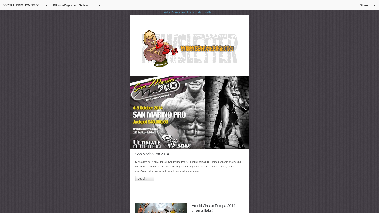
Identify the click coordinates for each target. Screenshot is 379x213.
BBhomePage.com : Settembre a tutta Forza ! (74, 5)
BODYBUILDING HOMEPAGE (21, 5)
